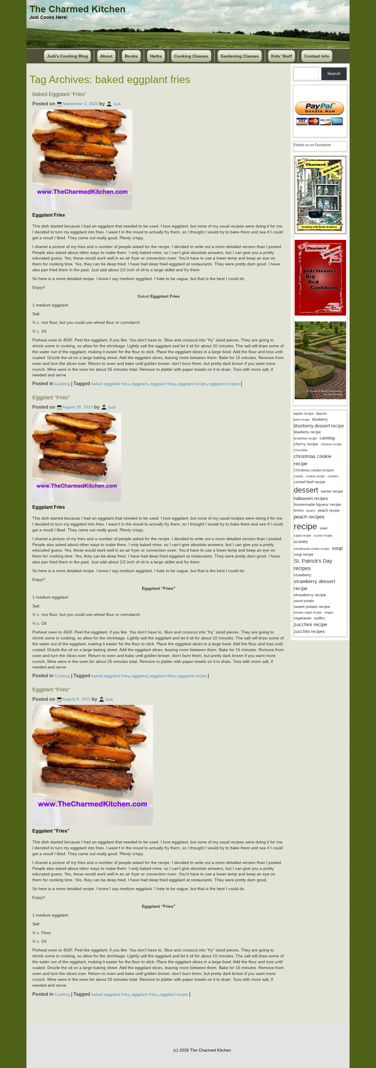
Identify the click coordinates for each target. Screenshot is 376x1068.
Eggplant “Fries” (51, 397)
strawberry (302, 575)
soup (337, 548)
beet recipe (302, 419)
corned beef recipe (309, 482)
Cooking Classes (191, 56)
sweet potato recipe (312, 606)
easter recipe (332, 491)
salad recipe (302, 535)
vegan (328, 612)
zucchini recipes (309, 631)
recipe (305, 526)
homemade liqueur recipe (317, 504)
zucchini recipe (310, 624)
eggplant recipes (224, 383)
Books (131, 56)
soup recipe (303, 554)
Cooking (62, 383)
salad (323, 528)
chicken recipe (331, 444)
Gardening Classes (240, 56)
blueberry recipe (307, 432)
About (106, 56)
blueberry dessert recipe (319, 425)
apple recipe (304, 414)
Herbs (156, 56)
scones (301, 541)
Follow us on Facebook (312, 145)
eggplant (140, 383)
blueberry (320, 419)
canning (327, 438)
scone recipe (323, 535)
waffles (319, 618)
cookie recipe (315, 476)
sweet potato (304, 601)
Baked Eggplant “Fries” (59, 94)
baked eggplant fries (110, 383)
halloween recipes (311, 498)
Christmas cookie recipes (314, 470)
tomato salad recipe (308, 612)
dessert (306, 490)
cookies (333, 476)
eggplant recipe (192, 383)
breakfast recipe (305, 438)
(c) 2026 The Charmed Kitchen (202, 1050)
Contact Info (316, 56)
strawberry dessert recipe (314, 585)
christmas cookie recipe (312, 459)
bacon (321, 413)
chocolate (301, 450)
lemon (299, 510)
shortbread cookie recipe (311, 548)
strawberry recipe (310, 595)
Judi (117, 103)
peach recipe (329, 510)
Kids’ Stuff (281, 56)
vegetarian (302, 618)
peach (310, 510)
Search (333, 73)
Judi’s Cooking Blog (67, 56)
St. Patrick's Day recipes (313, 564)
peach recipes (309, 517)
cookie (298, 476)
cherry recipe (306, 444)
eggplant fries (162, 383)
